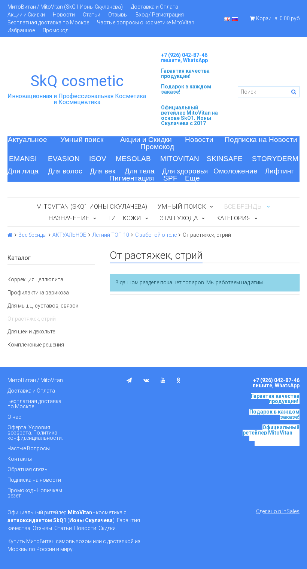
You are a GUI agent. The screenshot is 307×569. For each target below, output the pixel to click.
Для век (102, 171)
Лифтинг (279, 171)
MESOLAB (133, 159)
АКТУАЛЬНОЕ (69, 234)
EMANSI (23, 159)
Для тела (140, 171)
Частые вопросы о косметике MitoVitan (145, 22)
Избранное (21, 30)
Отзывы (118, 14)
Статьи (91, 14)
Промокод (55, 30)
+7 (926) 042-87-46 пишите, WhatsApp (184, 57)
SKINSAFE (225, 159)
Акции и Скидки (26, 14)
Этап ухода (178, 218)
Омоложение (235, 171)
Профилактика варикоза (38, 293)
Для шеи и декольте (31, 332)
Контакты (19, 459)
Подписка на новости (34, 480)
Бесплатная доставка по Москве (48, 22)
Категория (233, 218)
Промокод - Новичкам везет (34, 493)
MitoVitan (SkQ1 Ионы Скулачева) (91, 206)
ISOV (97, 159)
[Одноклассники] (178, 380)
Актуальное (27, 139)
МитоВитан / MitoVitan (35, 380)
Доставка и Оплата (154, 6)
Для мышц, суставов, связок (42, 306)
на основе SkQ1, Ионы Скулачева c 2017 (189, 118)
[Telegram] (129, 380)
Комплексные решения (35, 345)
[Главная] (9, 234)
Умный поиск (81, 139)
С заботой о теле (156, 234)
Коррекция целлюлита (35, 279)
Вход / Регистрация (160, 14)
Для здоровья (185, 171)
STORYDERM (275, 159)
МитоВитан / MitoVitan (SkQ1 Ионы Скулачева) (65, 6)
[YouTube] (163, 380)
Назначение (69, 218)
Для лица (23, 171)
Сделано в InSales (278, 511)
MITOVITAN (179, 159)
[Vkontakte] (146, 380)
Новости (64, 14)
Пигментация (131, 178)
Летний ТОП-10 (110, 234)
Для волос (65, 171)
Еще (192, 178)
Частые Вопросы (28, 448)
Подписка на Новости (261, 139)
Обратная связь (27, 469)
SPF (170, 178)
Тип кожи (124, 218)
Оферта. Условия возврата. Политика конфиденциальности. (35, 432)
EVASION (64, 159)
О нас (14, 417)
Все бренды (32, 234)
